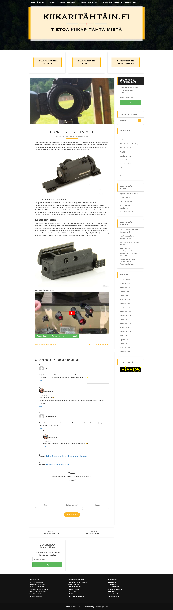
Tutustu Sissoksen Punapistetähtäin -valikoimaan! (57, 336)
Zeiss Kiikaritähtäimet (36, 594)
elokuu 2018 (124, 343)
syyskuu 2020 (125, 292)
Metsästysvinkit (125, 156)
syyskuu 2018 (125, 339)
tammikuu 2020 (125, 312)
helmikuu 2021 (125, 284)
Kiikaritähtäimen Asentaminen (111, 2)
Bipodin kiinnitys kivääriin (129, 193)
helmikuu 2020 (125, 308)
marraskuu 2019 (125, 316)
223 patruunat (112, 584)
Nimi (46, 505)
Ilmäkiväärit (124, 140)
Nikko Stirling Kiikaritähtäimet (38, 589)
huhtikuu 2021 (125, 280)
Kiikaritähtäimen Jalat (75, 587)
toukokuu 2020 (125, 300)
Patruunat (123, 160)
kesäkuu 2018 (125, 348)
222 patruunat (112, 582)
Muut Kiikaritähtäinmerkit (76, 580)
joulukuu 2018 (125, 328)
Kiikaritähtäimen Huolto (88, 2)
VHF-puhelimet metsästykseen (125, 206)
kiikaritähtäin (93, 344)
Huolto (122, 136)
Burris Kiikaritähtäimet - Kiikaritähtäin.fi (58, 464)
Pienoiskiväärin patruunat (76, 596)
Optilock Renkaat (73, 584)
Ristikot (122, 172)
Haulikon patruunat (114, 596)
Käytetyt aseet (72, 591)
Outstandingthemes (101, 606)
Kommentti (72, 480)
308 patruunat (112, 591)
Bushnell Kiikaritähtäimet (37, 584)
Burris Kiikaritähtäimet (127, 212)
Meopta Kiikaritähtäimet (36, 587)
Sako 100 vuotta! (126, 201)
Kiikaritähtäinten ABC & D (51, 532)
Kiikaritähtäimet (40, 344)
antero (61, 136)
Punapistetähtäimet (126, 264)
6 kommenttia (82, 136)
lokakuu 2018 (124, 335)
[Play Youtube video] (72, 313)
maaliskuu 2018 (125, 352)
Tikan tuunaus (125, 197)
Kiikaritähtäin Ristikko (93, 532)
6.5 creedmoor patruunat (115, 589)
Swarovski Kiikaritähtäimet (37, 591)
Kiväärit (122, 152)
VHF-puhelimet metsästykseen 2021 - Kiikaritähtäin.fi (127, 250)
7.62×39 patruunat (113, 587)
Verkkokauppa (130, 2)
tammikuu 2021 (125, 288)
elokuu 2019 (124, 320)
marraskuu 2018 (125, 332)
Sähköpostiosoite (72, 505)
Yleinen (122, 176)
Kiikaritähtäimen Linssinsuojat (77, 582)
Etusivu (52, 2)
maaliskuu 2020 (125, 304)
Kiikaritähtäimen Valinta (67, 2)
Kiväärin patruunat (74, 594)
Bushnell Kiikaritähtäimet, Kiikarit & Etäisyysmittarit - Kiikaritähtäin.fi (67, 456)
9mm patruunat (112, 580)
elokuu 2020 (124, 296)
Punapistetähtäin (51, 344)
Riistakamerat (125, 168)
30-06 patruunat (113, 594)
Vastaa (41, 381)
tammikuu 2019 (125, 324)
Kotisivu (97, 505)
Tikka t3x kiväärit (73, 589)
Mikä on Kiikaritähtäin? (129, 230)
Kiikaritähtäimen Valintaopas (130, 144)
